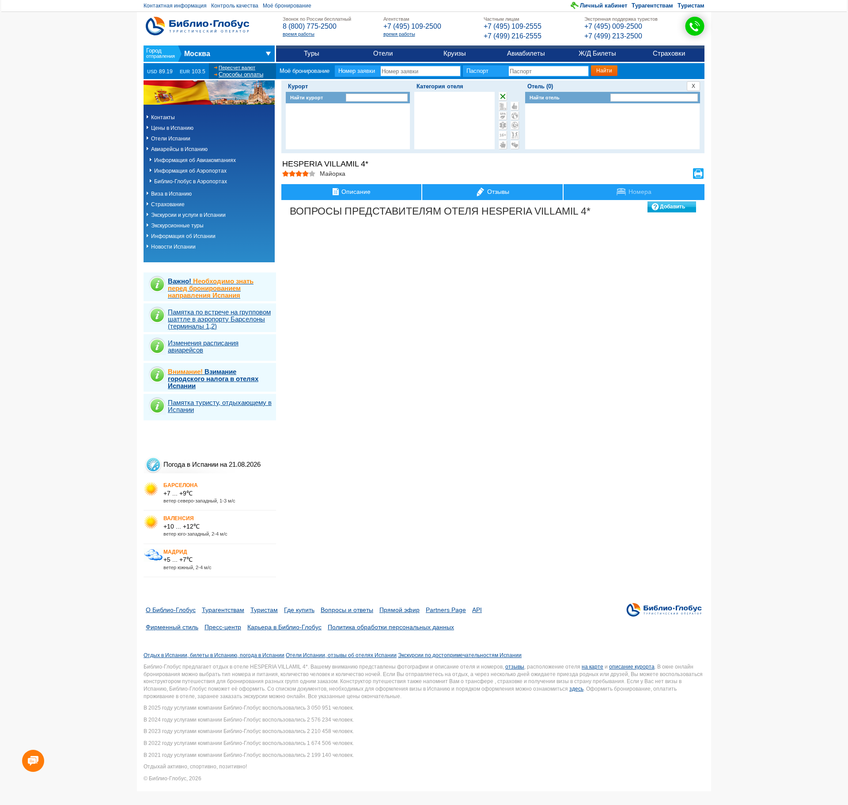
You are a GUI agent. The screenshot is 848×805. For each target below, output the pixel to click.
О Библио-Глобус (171, 609)
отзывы (514, 667)
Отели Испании (170, 139)
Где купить (299, 609)
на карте (592, 667)
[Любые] (503, 96)
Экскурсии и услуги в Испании (188, 215)
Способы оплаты (241, 74)
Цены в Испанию (172, 128)
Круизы (454, 53)
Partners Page (446, 609)
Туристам (691, 5)
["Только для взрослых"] (503, 135)
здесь (576, 689)
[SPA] (503, 115)
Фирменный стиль (172, 627)
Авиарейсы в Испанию (179, 149)
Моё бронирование (287, 6)
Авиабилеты (526, 53)
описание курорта (632, 667)
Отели (383, 53)
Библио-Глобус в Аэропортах (190, 181)
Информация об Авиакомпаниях (195, 160)
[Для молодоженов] (515, 144)
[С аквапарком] (503, 106)
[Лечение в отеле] (503, 125)
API (477, 609)
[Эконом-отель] (503, 144)
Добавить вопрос (672, 208)
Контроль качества (234, 6)
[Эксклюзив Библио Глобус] (515, 125)
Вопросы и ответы (347, 609)
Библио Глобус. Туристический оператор (197, 26)
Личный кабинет (603, 5)
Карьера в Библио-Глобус (284, 627)
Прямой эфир (399, 609)
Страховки (669, 53)
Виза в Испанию (171, 194)
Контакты (163, 117)
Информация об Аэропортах (190, 171)
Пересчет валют (237, 67)
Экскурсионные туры (177, 226)
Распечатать (698, 173)
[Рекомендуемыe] (515, 106)
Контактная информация (175, 6)
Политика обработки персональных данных (391, 627)
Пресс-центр (222, 627)
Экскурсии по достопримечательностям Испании (460, 655)
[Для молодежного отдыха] (515, 135)
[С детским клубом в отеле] (515, 115)
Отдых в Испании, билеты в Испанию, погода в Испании (214, 655)
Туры (311, 53)
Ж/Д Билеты (597, 53)
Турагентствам (652, 5)
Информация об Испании (183, 236)
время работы (298, 34)
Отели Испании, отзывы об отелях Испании (341, 655)
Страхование (168, 204)
